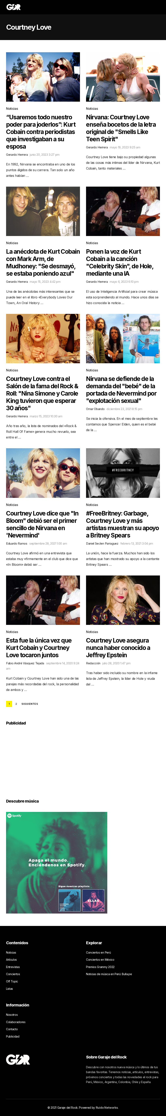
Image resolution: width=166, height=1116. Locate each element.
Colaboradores (16, 1022)
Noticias (12, 109)
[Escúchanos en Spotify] (56, 862)
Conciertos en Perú (98, 952)
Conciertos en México (100, 959)
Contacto (12, 1029)
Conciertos (13, 974)
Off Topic (12, 981)
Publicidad (12, 1036)
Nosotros (12, 1014)
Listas (9, 988)
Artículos (11, 959)
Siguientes (29, 704)
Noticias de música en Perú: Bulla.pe (109, 974)
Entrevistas (13, 967)
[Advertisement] (36, 759)
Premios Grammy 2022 (100, 967)
